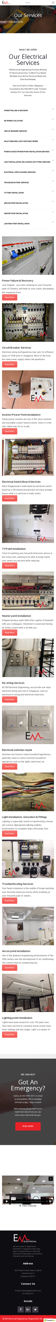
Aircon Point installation (16, 203)
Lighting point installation (16, 224)
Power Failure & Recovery (16, 111)
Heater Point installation (16, 213)
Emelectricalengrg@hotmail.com (28, 1291)
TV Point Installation (14, 193)
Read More (9, 297)
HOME (3, 22)
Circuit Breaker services (15, 131)
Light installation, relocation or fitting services (27, 162)
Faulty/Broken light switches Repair (21, 141)
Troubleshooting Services (16, 183)
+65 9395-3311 (28, 1294)
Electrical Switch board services (20, 172)
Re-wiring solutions (13, 121)
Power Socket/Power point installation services (26, 152)
